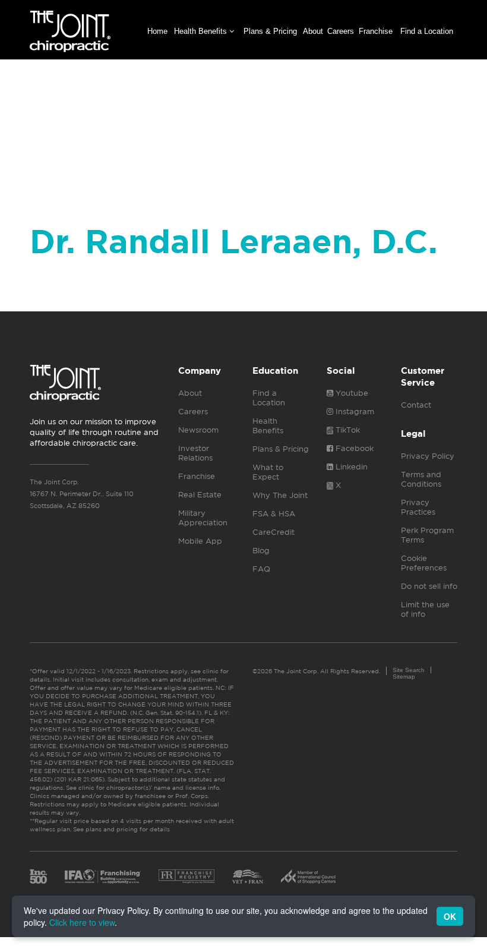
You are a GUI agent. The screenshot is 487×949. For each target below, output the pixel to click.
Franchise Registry (186, 876)
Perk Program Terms (427, 535)
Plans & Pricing (270, 31)
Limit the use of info (425, 609)
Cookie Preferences (424, 563)
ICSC (308, 876)
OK (450, 916)
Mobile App (200, 541)
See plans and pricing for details (120, 829)
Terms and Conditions (421, 479)
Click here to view (82, 922)
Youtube (350, 393)
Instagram (353, 411)
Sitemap (404, 676)
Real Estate (200, 494)
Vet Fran (247, 876)
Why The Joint (280, 495)
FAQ (261, 569)
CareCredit (273, 532)
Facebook (353, 448)
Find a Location (426, 31)
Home (157, 31)
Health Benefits (201, 31)
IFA (103, 876)
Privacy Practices (418, 507)
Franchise (376, 31)
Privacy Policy (427, 456)
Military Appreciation (202, 518)
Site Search (409, 670)
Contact (416, 405)
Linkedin (350, 466)
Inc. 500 (38, 876)
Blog (261, 550)
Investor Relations (195, 453)
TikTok (346, 429)
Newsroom (198, 429)
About (313, 31)
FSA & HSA (273, 513)
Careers (340, 31)
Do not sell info (429, 586)
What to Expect (267, 472)
